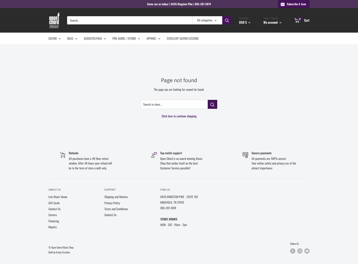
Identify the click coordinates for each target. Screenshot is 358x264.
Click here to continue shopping (179, 116)
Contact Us (54, 209)
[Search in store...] (212, 104)
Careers (52, 215)
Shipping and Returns (116, 197)
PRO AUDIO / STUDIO (124, 38)
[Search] (227, 20)
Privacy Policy (112, 203)
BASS (70, 38)
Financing (53, 221)
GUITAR (52, 38)
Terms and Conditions (116, 209)
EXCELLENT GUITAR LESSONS (183, 38)
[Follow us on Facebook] (292, 251)
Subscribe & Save (296, 4)
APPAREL (151, 38)
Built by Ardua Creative (59, 252)
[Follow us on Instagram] (299, 251)
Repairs (52, 227)
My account (271, 22)
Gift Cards (54, 203)
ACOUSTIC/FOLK (93, 38)
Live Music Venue (57, 197)
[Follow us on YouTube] (307, 251)
